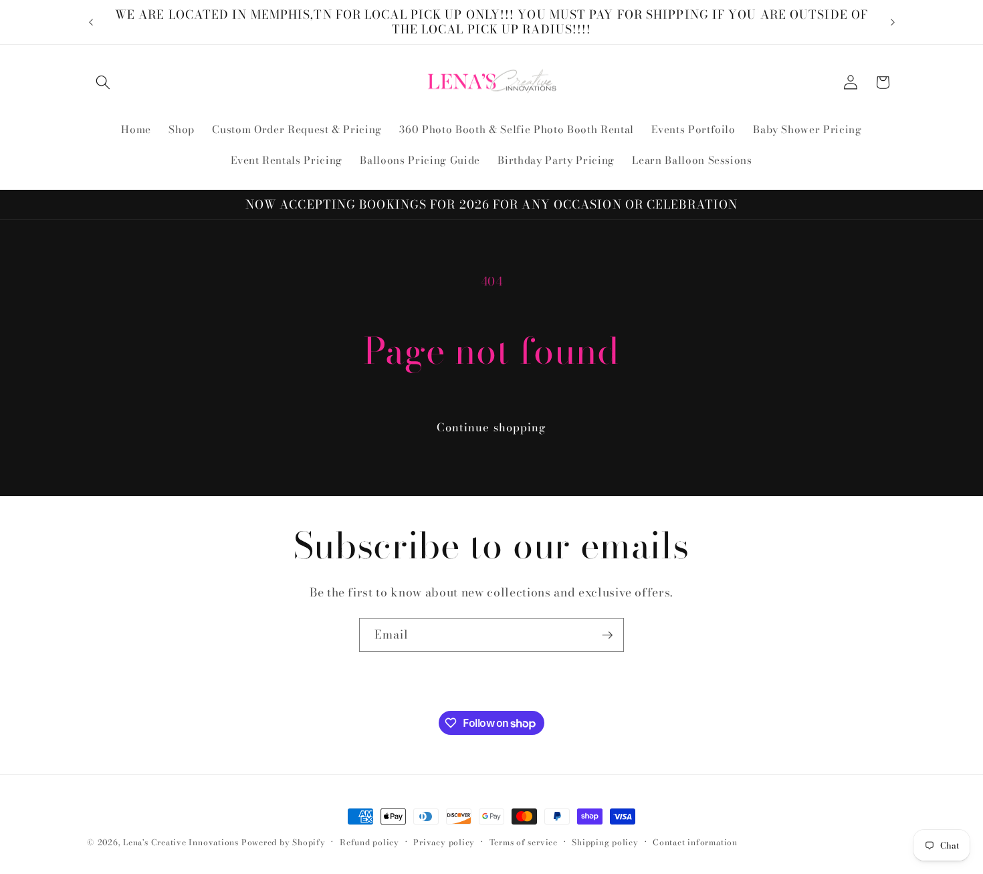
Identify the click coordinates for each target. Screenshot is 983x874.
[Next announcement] (892, 22)
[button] (103, 82)
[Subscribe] (607, 635)
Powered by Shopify (283, 842)
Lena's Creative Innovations (181, 842)
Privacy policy (444, 842)
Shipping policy (605, 842)
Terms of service (523, 842)
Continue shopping (492, 427)
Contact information (695, 842)
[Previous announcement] (91, 22)
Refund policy (369, 842)
